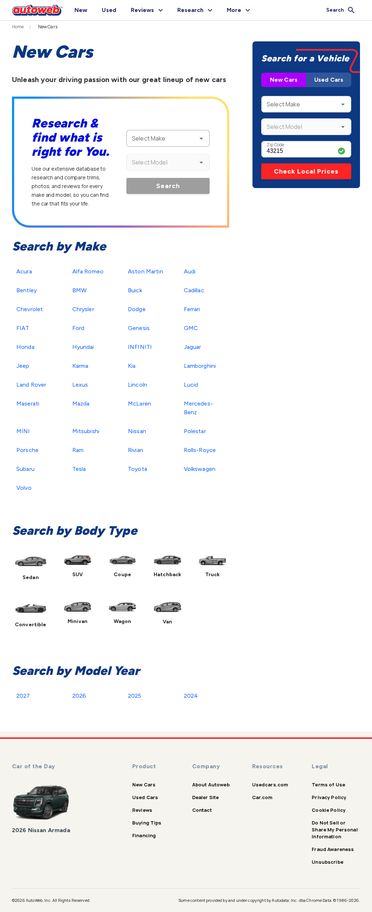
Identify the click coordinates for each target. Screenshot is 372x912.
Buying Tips (147, 822)
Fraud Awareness (333, 849)
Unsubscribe (327, 862)
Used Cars (328, 79)
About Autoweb (211, 784)
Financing (144, 835)
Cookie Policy (328, 810)
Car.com (262, 797)
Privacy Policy (329, 797)
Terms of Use (328, 784)
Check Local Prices (306, 171)
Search (168, 186)
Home (18, 27)
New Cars (284, 79)
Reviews (142, 810)
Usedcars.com (270, 784)
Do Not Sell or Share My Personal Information (335, 829)
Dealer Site (205, 797)
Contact (202, 810)
